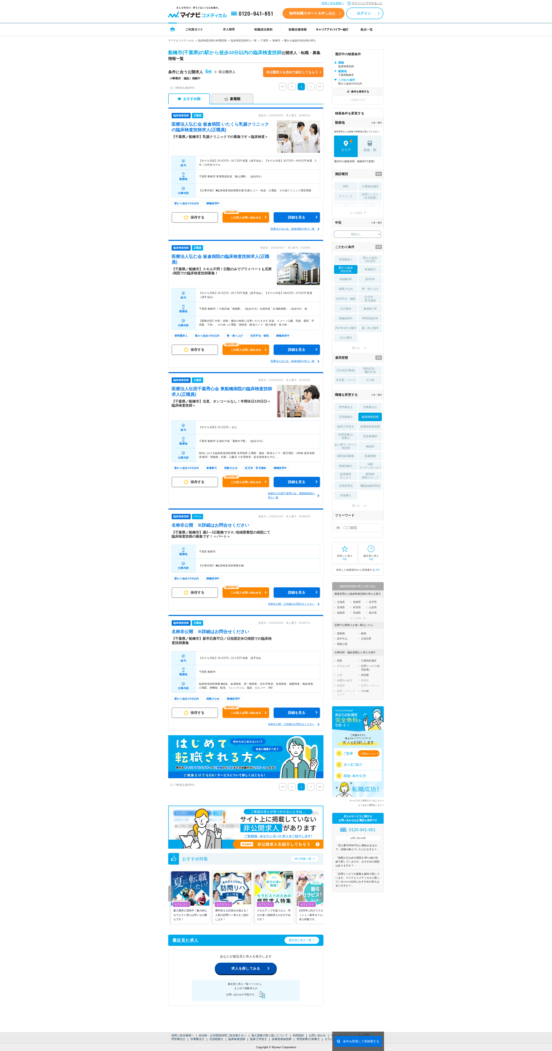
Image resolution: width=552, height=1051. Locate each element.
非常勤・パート (346, 380)
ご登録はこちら (367, 753)
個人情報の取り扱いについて (269, 1035)
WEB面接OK (370, 318)
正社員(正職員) (345, 370)
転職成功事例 (263, 29)
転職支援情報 (298, 29)
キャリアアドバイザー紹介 (332, 29)
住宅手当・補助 (346, 298)
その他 (370, 380)
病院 (345, 186)
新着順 (235, 99)
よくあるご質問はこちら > (371, 805)
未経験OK (345, 279)
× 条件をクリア (358, 99)
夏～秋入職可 (370, 328)
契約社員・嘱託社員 (370, 370)
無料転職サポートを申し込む (312, 13)
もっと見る (356, 212)
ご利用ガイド (194, 29)
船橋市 (276, 40)
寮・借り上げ (370, 288)
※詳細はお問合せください (210, 525)
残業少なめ (346, 288)
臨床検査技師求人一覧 (244, 40)
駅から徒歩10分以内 (346, 269)
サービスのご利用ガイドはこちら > (367, 800)
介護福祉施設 (370, 186)
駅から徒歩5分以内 (370, 259)
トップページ (172, 29)
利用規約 (298, 1035)
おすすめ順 (192, 99)
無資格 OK (370, 308)
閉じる (356, 348)
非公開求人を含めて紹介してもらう (292, 72)
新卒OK (370, 279)
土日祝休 (345, 308)
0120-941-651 (252, 14)
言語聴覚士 (216, 1039)
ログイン (364, 13)
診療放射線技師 (282, 1039)
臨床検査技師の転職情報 (212, 40)
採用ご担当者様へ (332, 3)
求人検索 (229, 29)
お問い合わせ (317, 1035)
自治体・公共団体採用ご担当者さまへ (222, 1035)
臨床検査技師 (236, 1039)
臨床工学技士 (258, 1039)
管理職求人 (346, 259)
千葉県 (264, 40)
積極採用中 (346, 318)
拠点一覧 (367, 29)
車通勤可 (370, 269)
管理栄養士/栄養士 (308, 1039)
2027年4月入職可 (345, 328)
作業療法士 (197, 1039)
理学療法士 (178, 1039)
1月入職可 (345, 337)
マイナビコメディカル (181, 40)
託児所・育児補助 (370, 298)
